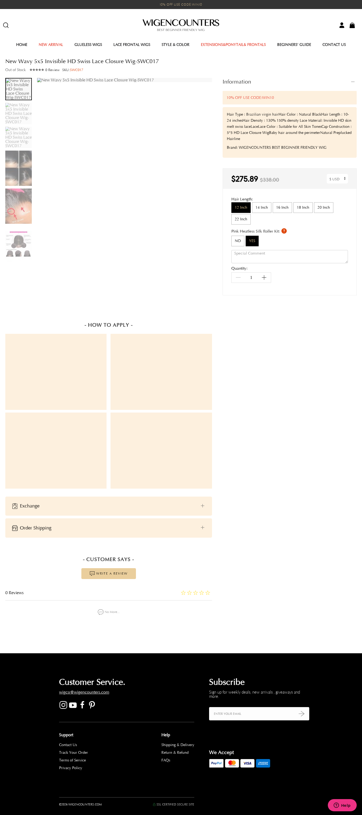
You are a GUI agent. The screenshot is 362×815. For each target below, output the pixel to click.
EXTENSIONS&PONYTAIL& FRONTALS (233, 44)
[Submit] (301, 713)
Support (66, 735)
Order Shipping (35, 528)
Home (21, 44)
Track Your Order (73, 752)
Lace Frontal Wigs (131, 44)
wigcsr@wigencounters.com (84, 692)
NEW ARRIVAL (51, 44)
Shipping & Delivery (177, 745)
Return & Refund (175, 752)
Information (237, 81)
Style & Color (175, 44)
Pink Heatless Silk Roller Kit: (256, 231)
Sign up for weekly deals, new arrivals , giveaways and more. (254, 694)
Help (165, 735)
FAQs (165, 760)
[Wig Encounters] (181, 25)
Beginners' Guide (294, 44)
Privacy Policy (70, 768)
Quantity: (239, 268)
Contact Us (334, 44)
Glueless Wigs (88, 44)
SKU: (72, 70)
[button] (204, 194)
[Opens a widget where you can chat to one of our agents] (342, 805)
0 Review (52, 70)
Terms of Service (72, 760)
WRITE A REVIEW (111, 573)
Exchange (29, 506)
